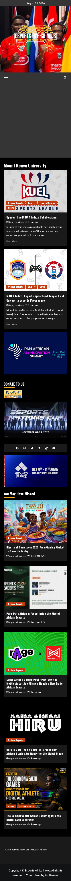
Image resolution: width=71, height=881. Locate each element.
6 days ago (35, 622)
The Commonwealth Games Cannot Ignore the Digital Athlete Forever (33, 818)
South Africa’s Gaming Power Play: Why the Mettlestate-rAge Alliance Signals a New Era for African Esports (35, 683)
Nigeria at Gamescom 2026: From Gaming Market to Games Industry (35, 549)
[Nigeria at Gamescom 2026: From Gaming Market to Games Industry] (35, 521)
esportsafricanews (17, 556)
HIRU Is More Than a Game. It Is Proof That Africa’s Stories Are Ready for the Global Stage (34, 751)
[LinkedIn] (39, 448)
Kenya (11, 207)
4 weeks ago (36, 758)
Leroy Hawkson (16, 222)
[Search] (65, 77)
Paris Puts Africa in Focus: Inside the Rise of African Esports (33, 615)
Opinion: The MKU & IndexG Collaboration (31, 217)
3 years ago (33, 221)
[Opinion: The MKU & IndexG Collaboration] (35, 191)
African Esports (15, 202)
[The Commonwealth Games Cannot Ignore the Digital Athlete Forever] (35, 789)
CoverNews (33, 875)
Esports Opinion (47, 202)
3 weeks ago (36, 691)
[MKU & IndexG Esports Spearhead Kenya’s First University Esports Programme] (35, 270)
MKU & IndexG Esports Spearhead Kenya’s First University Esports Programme (35, 298)
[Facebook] (17, 448)
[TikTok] (46, 448)
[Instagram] (24, 448)
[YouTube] (53, 448)
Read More (11, 241)
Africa (11, 806)
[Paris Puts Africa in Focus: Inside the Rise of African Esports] (35, 587)
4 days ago (35, 555)
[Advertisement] (35, 120)
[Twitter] (31, 448)
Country (31, 202)
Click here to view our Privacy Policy (26, 849)
